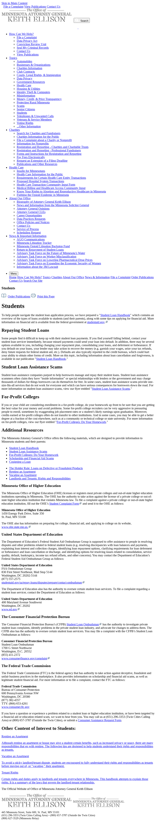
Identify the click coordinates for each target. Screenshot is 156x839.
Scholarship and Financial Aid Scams (31, 458)
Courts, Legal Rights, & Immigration (39, 75)
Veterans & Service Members (34, 119)
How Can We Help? (21, 34)
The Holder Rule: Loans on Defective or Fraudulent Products (46, 468)
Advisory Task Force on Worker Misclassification (46, 256)
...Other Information (29, 126)
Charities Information (29, 68)
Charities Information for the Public (38, 136)
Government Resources (31, 82)
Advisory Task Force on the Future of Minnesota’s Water (51, 253)
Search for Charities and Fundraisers (38, 133)
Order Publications (142, 277)
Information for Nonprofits (33, 143)
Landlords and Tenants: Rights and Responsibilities (40, 478)
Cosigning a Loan (20, 461)
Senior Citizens (26, 109)
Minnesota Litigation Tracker (34, 242)
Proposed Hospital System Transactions (40, 181)
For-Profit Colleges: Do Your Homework (81, 422)
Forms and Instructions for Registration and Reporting (49, 153)
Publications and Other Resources (37, 164)
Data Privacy (24, 78)
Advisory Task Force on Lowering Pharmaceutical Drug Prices (54, 260)
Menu (14, 273)
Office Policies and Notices (33, 222)
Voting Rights (25, 123)
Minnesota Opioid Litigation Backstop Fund (43, 246)
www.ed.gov (9, 609)
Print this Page (46, 296)
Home (13, 277)
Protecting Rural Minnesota (33, 102)
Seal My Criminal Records (33, 47)
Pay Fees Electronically (31, 157)
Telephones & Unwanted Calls (35, 116)
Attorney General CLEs (31, 212)
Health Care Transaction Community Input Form (46, 184)
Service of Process (28, 229)
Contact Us (53, 6)
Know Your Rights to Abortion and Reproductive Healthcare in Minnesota (61, 191)
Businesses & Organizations (33, 64)
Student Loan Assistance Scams (111, 388)
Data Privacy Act (27, 40)
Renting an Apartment (22, 471)
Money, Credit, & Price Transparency (39, 99)
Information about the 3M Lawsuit (37, 266)
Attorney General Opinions (33, 208)
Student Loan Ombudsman (83, 624)
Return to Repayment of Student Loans (40, 249)
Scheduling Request (29, 232)
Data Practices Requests (31, 218)
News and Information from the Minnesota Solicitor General (53, 205)
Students (22, 112)
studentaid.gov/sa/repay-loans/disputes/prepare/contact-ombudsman (42, 582)
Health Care (24, 85)
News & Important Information (27, 236)
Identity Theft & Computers (33, 92)
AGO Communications (31, 239)
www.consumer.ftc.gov (15, 707)
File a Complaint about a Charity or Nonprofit (44, 140)
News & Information (97, 277)
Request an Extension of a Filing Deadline (42, 160)
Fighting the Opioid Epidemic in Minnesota (43, 194)
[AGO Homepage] (37, 20)
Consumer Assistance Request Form (99, 720)
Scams (21, 105)
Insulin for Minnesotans (31, 171)
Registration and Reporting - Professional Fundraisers (49, 150)
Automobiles (24, 61)
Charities (14, 129)
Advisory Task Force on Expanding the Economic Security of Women (59, 263)
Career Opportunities (29, 215)
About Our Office (20, 198)
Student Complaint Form (64, 503)
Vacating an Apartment (23, 475)
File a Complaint (13, 6)
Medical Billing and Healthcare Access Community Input (51, 188)
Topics (13, 58)
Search (84, 20)
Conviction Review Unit (31, 44)
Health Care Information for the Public (40, 174)
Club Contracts (26, 71)
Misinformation (26, 95)
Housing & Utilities (28, 88)
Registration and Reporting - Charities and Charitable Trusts (52, 147)
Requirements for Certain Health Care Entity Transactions (51, 177)
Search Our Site (32, 280)
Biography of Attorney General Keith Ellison (44, 201)
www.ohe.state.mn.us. (15, 527)
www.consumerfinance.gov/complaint (24, 658)
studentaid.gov (95, 322)
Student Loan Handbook (115, 315)
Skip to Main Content (14, 3)
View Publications (35, 6)
